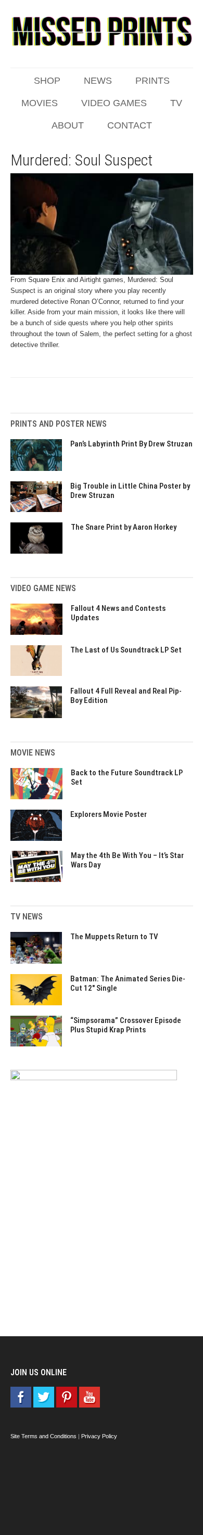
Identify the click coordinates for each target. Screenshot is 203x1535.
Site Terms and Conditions (43, 1436)
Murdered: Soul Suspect (81, 160)
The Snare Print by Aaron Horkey (123, 527)
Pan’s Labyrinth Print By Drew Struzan (131, 444)
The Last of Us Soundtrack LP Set (126, 650)
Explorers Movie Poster (108, 814)
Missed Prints (101, 31)
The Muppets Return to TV (114, 936)
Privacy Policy (99, 1436)
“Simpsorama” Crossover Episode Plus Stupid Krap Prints (125, 1025)
